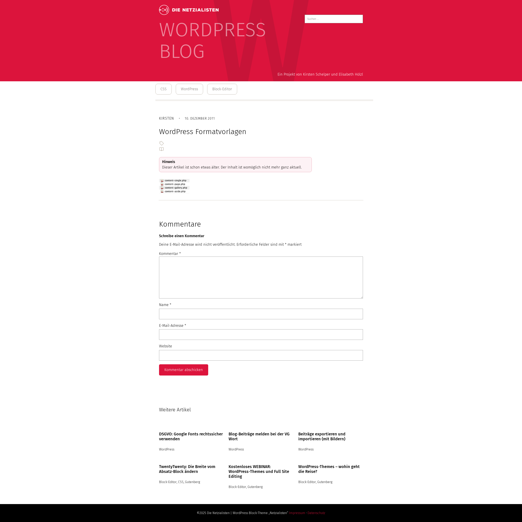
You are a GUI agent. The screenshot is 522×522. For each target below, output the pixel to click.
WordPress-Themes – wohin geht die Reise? (329, 469)
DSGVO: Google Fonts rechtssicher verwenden (191, 436)
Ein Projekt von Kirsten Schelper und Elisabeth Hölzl (320, 74)
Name (165, 305)
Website (165, 346)
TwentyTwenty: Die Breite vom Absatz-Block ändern (187, 469)
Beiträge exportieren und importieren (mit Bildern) (321, 436)
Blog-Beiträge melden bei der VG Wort (259, 436)
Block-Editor (222, 89)
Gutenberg (192, 482)
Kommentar (170, 253)
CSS (163, 89)
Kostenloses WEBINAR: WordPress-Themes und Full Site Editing (259, 471)
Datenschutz (316, 513)
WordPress (189, 89)
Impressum (297, 513)
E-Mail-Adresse (172, 325)
